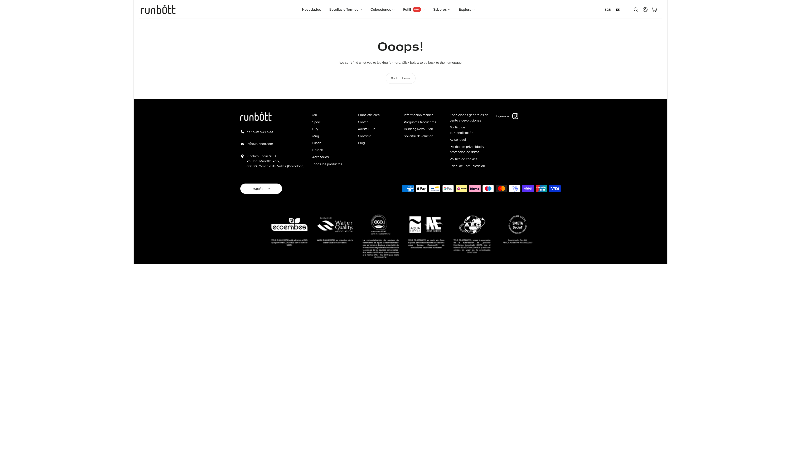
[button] (635, 10)
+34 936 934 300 (260, 131)
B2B (608, 9)
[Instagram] (515, 116)
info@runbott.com (260, 144)
